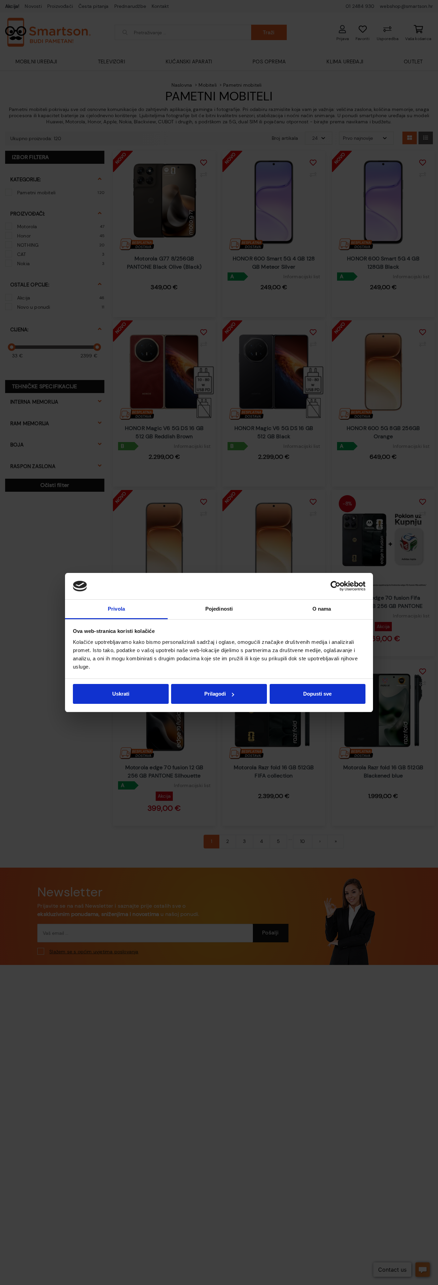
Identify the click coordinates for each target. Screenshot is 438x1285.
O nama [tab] (321, 609)
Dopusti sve (317, 694)
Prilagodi (215, 694)
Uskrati (120, 694)
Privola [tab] (116, 609)
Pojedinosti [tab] (219, 609)
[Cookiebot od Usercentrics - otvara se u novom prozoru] (335, 586)
